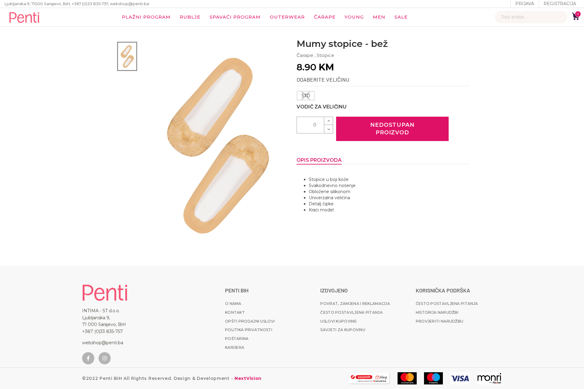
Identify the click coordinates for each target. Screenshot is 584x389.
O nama (233, 303)
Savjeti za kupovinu (342, 329)
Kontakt (235, 312)
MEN (379, 17)
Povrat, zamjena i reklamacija (355, 303)
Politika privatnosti (248, 329)
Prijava (524, 3)
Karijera (234, 347)
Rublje (190, 17)
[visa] (460, 378)
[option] (127, 56)
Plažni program (146, 17)
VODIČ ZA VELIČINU (321, 107)
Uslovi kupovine (338, 321)
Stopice (325, 55)
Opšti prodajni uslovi (250, 321)
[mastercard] (407, 378)
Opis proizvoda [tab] (319, 160)
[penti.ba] (24, 17)
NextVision (247, 378)
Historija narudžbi (437, 312)
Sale (401, 17)
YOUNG (354, 17)
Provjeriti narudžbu (440, 321)
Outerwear (287, 17)
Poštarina (237, 338)
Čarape (324, 17)
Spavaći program (235, 17)
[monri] (369, 378)
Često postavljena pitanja (351, 312)
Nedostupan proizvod (392, 129)
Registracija (560, 3)
